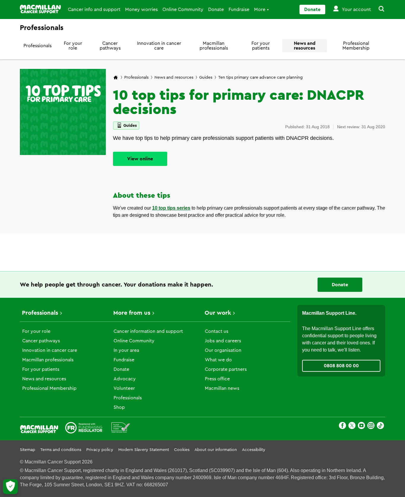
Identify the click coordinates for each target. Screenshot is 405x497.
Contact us (216, 331)
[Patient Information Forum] (120, 429)
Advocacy (125, 378)
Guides (205, 77)
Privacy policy (99, 450)
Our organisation (223, 350)
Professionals (37, 45)
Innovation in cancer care (159, 45)
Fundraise (239, 9)
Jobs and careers (223, 340)
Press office (217, 378)
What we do (218, 359)
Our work (218, 313)
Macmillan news (222, 388)
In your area (126, 350)
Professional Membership (355, 45)
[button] (378, 9)
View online (140, 158)
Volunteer (124, 388)
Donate (216, 9)
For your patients (260, 45)
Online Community (182, 9)
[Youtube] (361, 426)
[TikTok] (380, 426)
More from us (131, 313)
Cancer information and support (148, 331)
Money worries (141, 9)
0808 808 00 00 (341, 365)
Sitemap (27, 450)
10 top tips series (171, 207)
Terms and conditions (60, 450)
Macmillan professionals (214, 45)
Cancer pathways (110, 45)
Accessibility (253, 450)
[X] (351, 426)
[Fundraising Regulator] (83, 429)
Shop (119, 407)
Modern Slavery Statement (143, 450)
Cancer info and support (94, 9)
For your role (73, 45)
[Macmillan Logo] (40, 9)
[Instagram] (370, 426)
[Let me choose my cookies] (10, 486)
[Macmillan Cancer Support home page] (115, 78)
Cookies (181, 450)
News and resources (304, 45)
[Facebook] (342, 426)
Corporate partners (226, 369)
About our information (215, 450)
